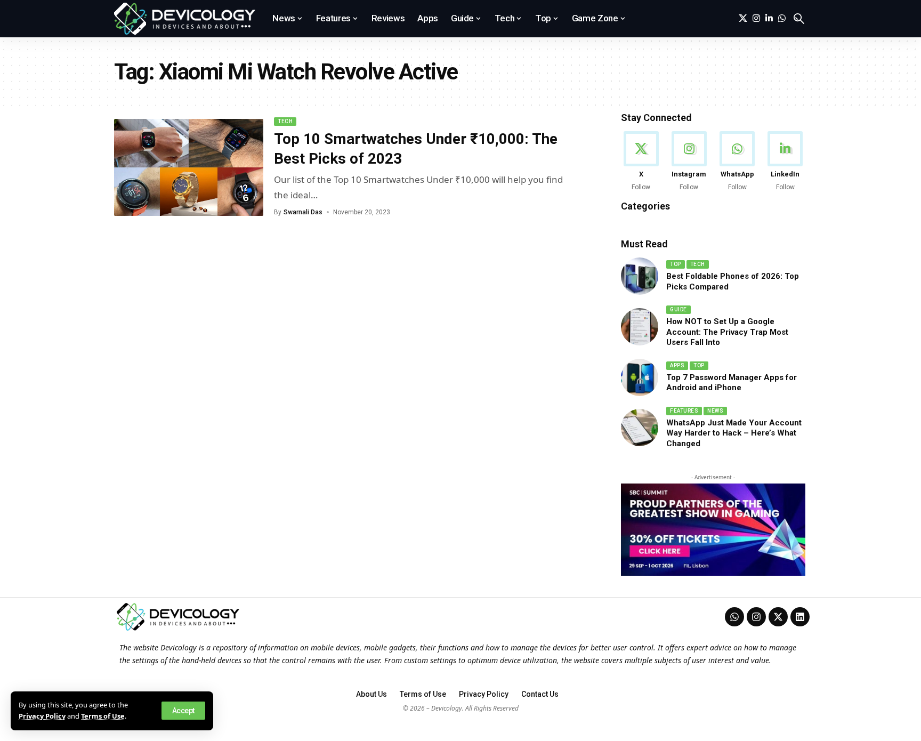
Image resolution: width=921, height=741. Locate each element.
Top (675, 264)
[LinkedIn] (769, 18)
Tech (285, 121)
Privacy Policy (42, 716)
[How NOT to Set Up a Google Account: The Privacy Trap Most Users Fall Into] (639, 326)
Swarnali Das (303, 212)
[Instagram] (756, 18)
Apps (677, 365)
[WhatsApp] (781, 18)
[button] (183, 711)
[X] (743, 18)
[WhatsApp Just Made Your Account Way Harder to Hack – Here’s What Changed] (639, 427)
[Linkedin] (800, 616)
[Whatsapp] (734, 616)
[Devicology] (184, 19)
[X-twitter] (778, 616)
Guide (678, 309)
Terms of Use (103, 716)
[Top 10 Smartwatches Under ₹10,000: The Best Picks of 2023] (188, 167)
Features (684, 411)
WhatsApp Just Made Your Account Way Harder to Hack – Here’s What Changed (734, 433)
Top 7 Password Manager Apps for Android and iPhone (731, 383)
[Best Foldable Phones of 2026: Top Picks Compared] (639, 276)
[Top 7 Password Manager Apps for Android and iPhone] (639, 377)
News (715, 411)
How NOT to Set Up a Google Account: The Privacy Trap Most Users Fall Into (727, 332)
